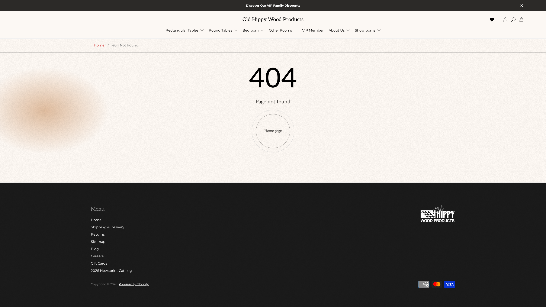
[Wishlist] (492, 20)
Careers (97, 256)
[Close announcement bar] (521, 5)
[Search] (513, 20)
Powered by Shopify (134, 284)
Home (99, 45)
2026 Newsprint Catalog (111, 271)
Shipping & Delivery (107, 227)
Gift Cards (99, 263)
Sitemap (98, 242)
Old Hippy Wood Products (273, 20)
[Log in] (505, 20)
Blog (95, 249)
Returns (98, 234)
